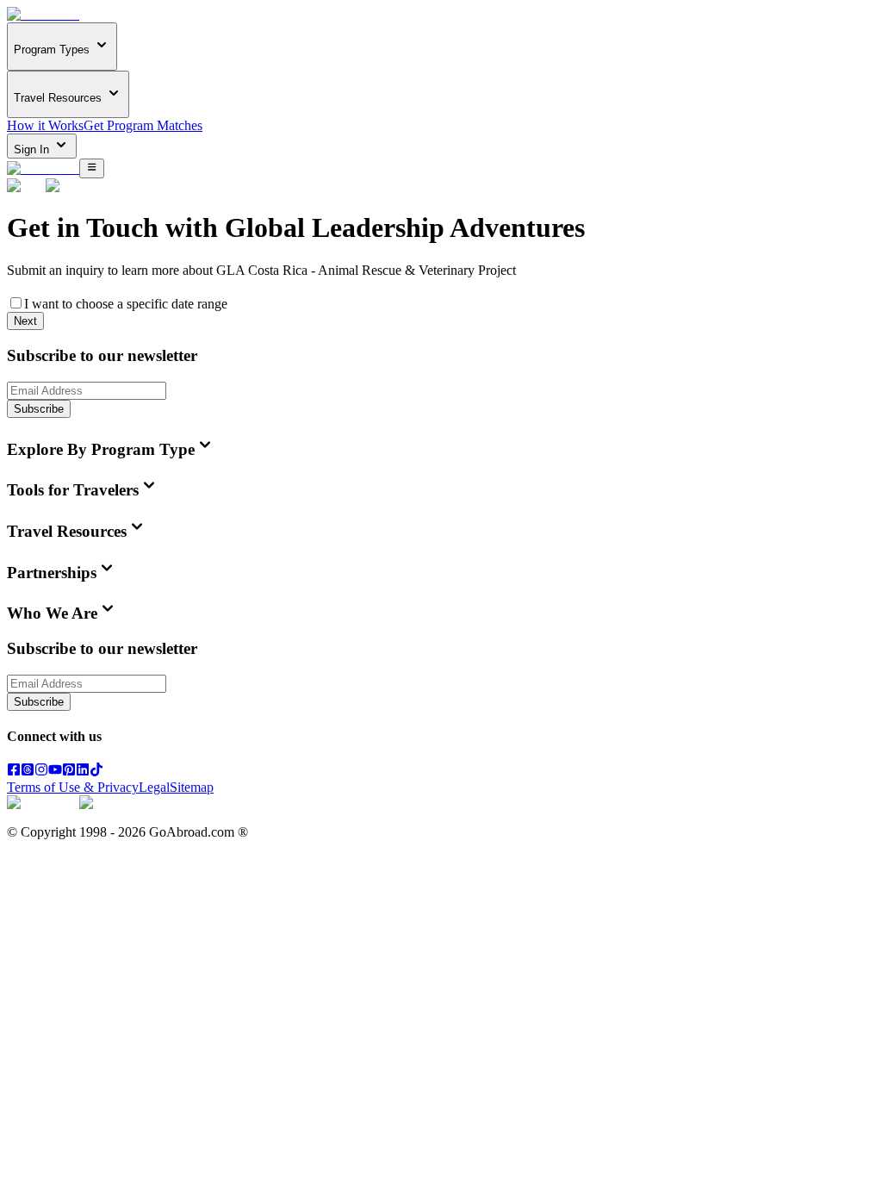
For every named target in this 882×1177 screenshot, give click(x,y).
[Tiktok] (96, 771)
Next (25, 320)
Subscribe (39, 408)
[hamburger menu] (91, 168)
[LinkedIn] (83, 771)
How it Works (45, 125)
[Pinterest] (69, 771)
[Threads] (27, 771)
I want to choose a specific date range (125, 303)
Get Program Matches (143, 125)
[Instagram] (41, 771)
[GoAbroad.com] (43, 14)
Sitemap (192, 787)
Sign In (33, 149)
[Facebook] (14, 771)
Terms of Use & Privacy (73, 787)
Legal (154, 787)
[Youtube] (55, 771)
